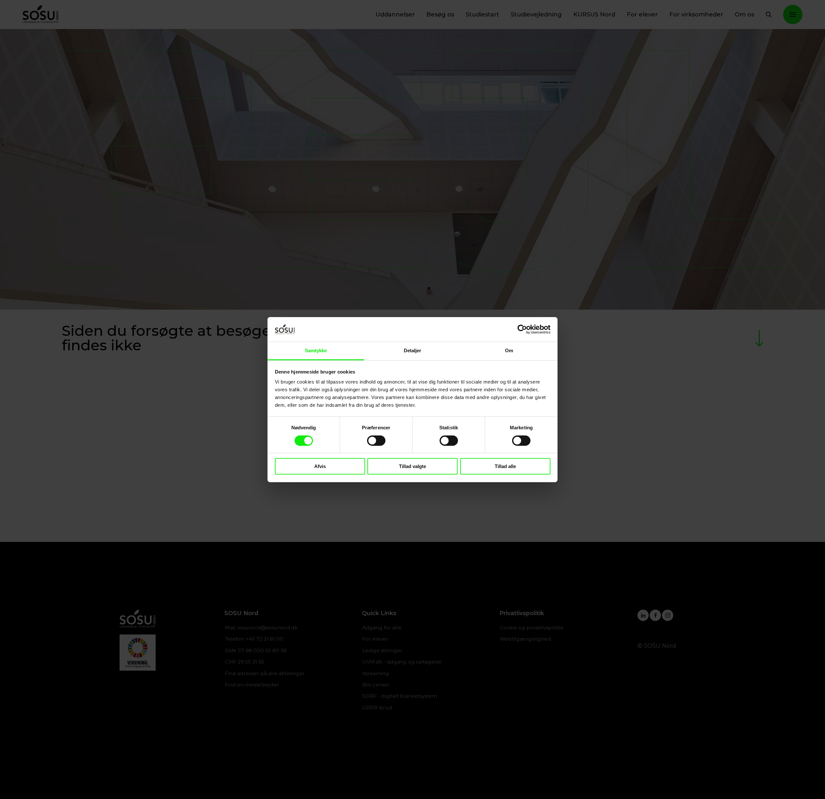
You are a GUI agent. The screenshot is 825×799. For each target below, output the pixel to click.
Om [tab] (509, 350)
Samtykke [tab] (316, 350)
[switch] (376, 440)
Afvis (320, 466)
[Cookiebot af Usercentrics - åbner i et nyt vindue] (522, 329)
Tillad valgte (412, 466)
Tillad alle (505, 466)
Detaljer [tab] (413, 350)
